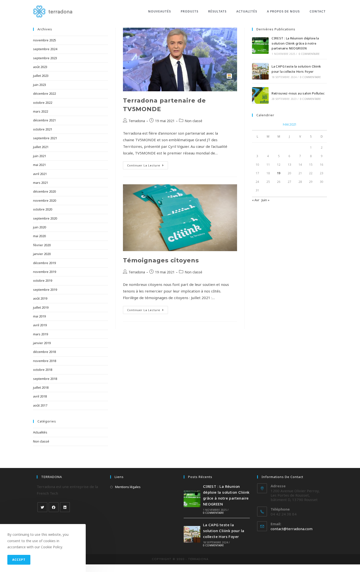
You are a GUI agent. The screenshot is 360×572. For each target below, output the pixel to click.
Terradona (137, 120)
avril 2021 (40, 174)
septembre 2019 (45, 289)
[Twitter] (42, 507)
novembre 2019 (44, 271)
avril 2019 (40, 325)
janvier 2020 (42, 254)
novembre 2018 (44, 361)
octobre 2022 (42, 102)
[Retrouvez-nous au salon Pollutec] (260, 95)
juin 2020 (39, 227)
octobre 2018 (42, 369)
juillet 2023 (40, 75)
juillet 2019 (40, 307)
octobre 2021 (42, 129)
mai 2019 (39, 316)
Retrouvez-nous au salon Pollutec (298, 93)
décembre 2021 (44, 120)
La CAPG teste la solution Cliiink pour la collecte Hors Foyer (223, 530)
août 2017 (40, 405)
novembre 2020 (44, 200)
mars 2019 (40, 334)
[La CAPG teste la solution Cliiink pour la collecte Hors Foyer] (260, 71)
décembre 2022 (44, 93)
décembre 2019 (44, 263)
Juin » (265, 200)
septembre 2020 (45, 218)
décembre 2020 (44, 191)
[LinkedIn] (65, 507)
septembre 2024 (45, 49)
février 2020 (42, 245)
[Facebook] (54, 507)
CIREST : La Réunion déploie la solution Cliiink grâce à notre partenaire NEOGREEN (295, 43)
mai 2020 (39, 236)
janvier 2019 (42, 343)
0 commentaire (309, 54)
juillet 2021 (40, 147)
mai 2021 (39, 165)
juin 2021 (39, 156)
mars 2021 (40, 182)
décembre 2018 (44, 352)
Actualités (40, 432)
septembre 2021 (45, 138)
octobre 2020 (42, 209)
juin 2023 (39, 84)
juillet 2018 (40, 387)
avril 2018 (40, 396)
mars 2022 (40, 111)
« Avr (255, 200)
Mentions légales (128, 487)
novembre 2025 (44, 40)
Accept (18, 560)
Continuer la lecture (143, 165)
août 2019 (40, 298)
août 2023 (40, 67)
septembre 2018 (45, 378)
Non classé (193, 120)
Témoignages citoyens (161, 260)
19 (278, 173)
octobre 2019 (42, 280)
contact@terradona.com (291, 528)
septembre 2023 (45, 58)
